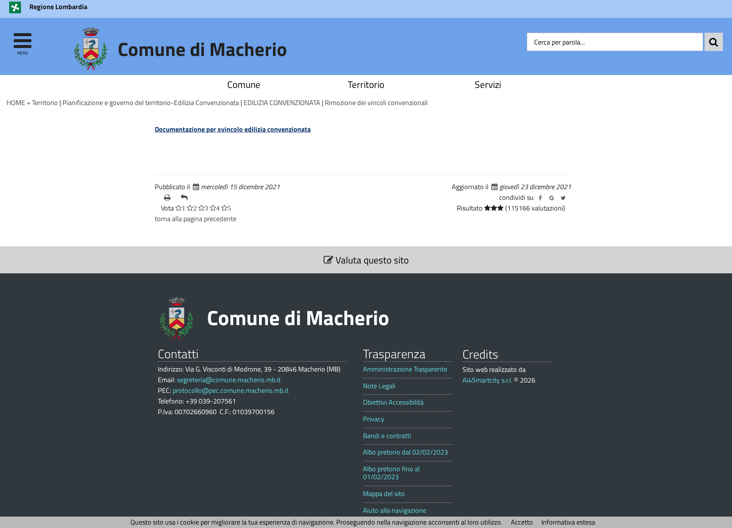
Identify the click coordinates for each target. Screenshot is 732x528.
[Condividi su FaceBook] (540, 198)
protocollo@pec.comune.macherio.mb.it (231, 390)
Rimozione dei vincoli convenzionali (376, 102)
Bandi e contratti (387, 436)
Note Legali (379, 386)
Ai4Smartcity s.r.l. (487, 380)
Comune (243, 84)
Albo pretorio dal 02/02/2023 (405, 452)
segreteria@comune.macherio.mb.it (229, 380)
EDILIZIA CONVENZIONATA (282, 102)
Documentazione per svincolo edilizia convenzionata (233, 129)
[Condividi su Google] (551, 198)
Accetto (522, 522)
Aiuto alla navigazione (394, 510)
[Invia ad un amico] (186, 197)
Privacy (373, 419)
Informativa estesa (568, 522)
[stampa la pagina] (169, 197)
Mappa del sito (384, 494)
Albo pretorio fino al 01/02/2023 (391, 473)
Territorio (366, 84)
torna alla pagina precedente (195, 219)
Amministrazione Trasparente (405, 369)
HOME (15, 102)
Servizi (488, 84)
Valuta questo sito (371, 259)
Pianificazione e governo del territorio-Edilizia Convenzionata (151, 102)
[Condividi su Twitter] (563, 198)
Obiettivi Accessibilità (393, 402)
